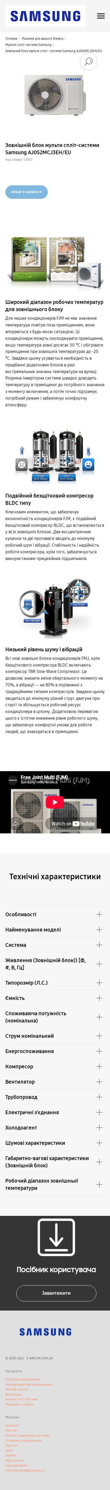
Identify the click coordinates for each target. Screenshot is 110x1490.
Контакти (12, 1426)
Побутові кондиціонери (22, 1379)
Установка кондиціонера (23, 1441)
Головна (11, 39)
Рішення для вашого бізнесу (43, 39)
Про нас (11, 1430)
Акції (9, 1450)
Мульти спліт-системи (21, 1399)
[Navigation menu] (101, 16)
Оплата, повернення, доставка (27, 1435)
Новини (11, 1455)
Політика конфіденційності (25, 1470)
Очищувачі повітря (19, 1404)
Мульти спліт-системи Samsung (28, 45)
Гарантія (11, 1445)
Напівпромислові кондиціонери (28, 1384)
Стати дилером (16, 1465)
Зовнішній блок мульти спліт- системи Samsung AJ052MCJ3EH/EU (53, 51)
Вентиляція (13, 1394)
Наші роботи (14, 1460)
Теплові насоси (16, 1389)
